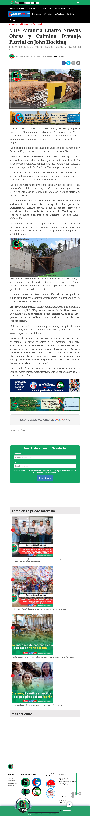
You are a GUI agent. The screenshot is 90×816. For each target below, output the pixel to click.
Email (16, 462)
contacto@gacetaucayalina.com (68, 784)
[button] (30, 8)
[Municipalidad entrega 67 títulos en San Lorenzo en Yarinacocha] (32, 682)
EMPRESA (11, 774)
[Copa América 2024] (45, 385)
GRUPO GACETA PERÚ (28, 774)
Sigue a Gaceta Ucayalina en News (45, 419)
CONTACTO (62, 774)
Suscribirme (45, 478)
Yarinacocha (47, 56)
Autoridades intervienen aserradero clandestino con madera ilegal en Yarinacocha (44, 657)
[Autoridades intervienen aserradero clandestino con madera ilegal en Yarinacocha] (32, 634)
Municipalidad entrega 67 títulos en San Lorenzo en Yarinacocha (37, 705)
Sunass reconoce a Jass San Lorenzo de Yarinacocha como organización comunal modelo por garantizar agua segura (44, 560)
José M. (22, 56)
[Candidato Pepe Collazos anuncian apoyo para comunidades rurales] (32, 586)
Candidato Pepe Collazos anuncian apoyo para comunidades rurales (39, 609)
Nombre (17, 454)
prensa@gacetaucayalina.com (67, 781)
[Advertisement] (45, 737)
